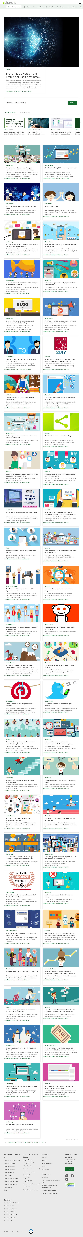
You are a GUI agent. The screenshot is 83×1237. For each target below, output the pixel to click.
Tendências (74, 7)
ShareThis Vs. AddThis (10, 1206)
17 (30, 1142)
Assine (72, 103)
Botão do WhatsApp (9, 1169)
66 (42, 1142)
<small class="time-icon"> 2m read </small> (60, 210)
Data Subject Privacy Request (49, 1193)
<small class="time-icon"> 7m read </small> (19, 325)
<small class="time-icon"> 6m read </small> (60, 248)
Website (51, 7)
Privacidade (45, 1177)
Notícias (44, 1166)
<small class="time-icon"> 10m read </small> (21, 438)
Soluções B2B (26, 1178)
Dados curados (27, 1175)
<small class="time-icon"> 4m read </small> (21, 248)
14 (25, 1142)
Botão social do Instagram (11, 1178)
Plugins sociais (8, 1187)
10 (18, 1142)
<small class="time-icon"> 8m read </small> (21, 477)
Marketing (39, 7)
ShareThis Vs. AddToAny (10, 1209)
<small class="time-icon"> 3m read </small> (20, 209)
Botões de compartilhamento (12, 1160)
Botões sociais (8, 1175)
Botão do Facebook (9, 1166)
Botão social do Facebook (11, 1181)
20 (36, 1142)
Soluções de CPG (27, 1181)
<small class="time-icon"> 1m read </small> (21, 171)
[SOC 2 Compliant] (31, 1231)
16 (29, 1142)
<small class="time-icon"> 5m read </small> (60, 285)
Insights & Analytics (28, 1166)
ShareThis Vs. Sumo (9, 1221)
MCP (5, 1157)
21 (38, 1142)
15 (27, 1142)
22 (39, 1142)
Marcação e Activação (29, 1163)
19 (34, 1142)
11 (20, 1142)
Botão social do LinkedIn (10, 1184)
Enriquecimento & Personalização (32, 1169)
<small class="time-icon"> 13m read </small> (59, 171)
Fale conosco (45, 1169)
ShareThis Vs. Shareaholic (10, 1215)
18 (32, 1142)
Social (28, 7)
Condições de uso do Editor (49, 1190)
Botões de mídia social (10, 1163)
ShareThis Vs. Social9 (9, 1218)
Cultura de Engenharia (47, 1163)
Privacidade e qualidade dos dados (32, 1184)
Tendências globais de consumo (31, 1190)
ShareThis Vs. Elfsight (9, 1212)
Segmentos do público (29, 1172)
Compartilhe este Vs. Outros (11, 1203)
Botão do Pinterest (9, 1172)
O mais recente (16, 7)
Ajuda (5, 1190)
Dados (62, 7)
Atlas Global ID (27, 1187)
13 (23, 1142)
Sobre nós (44, 1157)
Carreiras (44, 1160)
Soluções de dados (28, 1160)
